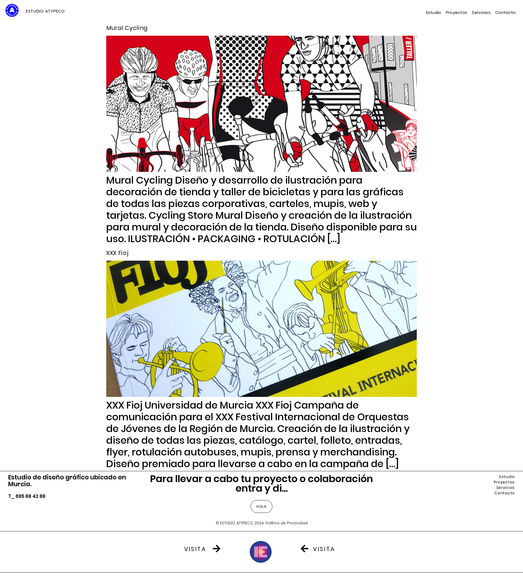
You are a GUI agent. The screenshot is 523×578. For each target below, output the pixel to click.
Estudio (433, 12)
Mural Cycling (127, 28)
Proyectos (456, 12)
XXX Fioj (117, 253)
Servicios (481, 12)
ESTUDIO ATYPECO (45, 11)
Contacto (505, 12)
